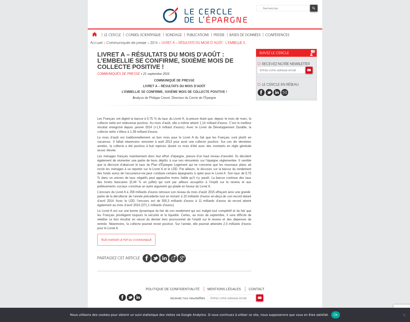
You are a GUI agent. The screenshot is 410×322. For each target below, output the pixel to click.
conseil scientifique (143, 34)
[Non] (404, 315)
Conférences (277, 34)
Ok (336, 315)
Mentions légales (224, 289)
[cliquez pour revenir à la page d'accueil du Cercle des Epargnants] (205, 22)
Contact (257, 289)
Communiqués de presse (126, 42)
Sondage (174, 34)
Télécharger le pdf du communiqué (126, 240)
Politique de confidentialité (173, 289)
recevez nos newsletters (189, 298)
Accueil (96, 42)
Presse (219, 34)
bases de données (245, 34)
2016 (154, 42)
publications (198, 34)
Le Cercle (112, 34)
